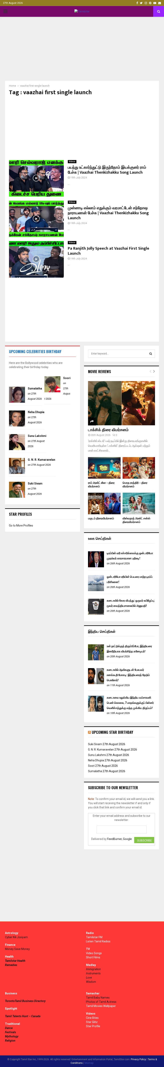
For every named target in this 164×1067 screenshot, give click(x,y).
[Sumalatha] (17, 401)
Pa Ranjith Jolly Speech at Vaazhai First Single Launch (108, 251)
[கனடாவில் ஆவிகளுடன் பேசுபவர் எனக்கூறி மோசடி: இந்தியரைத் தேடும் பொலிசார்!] (96, 683)
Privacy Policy (138, 1059)
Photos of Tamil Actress (101, 1001)
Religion (10, 1040)
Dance (9, 1028)
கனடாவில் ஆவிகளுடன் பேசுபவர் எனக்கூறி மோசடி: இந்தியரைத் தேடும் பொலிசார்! (128, 675)
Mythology (11, 1036)
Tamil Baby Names (98, 997)
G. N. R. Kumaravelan (41, 459)
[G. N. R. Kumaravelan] (17, 472)
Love (89, 977)
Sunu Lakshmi (37, 435)
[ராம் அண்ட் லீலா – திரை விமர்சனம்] (104, 468)
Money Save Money (17, 949)
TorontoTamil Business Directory (25, 1001)
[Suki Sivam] (17, 496)
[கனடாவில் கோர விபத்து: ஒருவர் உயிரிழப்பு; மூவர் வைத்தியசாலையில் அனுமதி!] (96, 613)
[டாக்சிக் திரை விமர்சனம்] (121, 403)
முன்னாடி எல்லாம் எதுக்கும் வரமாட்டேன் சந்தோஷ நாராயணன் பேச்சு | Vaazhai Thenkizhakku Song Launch (108, 213)
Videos (72, 161)
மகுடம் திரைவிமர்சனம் (101, 518)
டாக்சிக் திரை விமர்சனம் (108, 429)
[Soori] (52, 391)
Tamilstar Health (15, 960)
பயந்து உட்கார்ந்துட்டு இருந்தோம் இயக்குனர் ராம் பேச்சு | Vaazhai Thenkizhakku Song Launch (107, 170)
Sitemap (88, 1063)
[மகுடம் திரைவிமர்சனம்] (104, 503)
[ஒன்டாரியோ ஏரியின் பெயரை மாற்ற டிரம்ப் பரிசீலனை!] (96, 590)
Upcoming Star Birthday (112, 732)
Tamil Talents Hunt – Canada (22, 1016)
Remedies (11, 965)
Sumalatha (35, 388)
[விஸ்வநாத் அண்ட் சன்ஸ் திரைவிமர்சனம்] (139, 503)
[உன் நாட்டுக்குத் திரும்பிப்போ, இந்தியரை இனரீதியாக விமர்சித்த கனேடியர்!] (96, 659)
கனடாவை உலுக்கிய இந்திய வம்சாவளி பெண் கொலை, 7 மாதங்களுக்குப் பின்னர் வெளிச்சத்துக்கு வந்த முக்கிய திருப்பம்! (130, 703)
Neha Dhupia (36, 412)
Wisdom (91, 981)
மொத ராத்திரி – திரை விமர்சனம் (135, 484)
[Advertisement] (82, 49)
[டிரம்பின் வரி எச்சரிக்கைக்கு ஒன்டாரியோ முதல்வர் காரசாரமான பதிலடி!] (96, 566)
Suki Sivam (35, 483)
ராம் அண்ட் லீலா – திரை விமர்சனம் (101, 484)
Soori (67, 378)
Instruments (93, 973)
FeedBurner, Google (119, 839)
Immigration (93, 969)
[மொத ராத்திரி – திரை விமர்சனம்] (139, 468)
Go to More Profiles (21, 525)
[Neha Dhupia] (17, 425)
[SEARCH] (150, 354)
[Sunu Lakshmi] (17, 449)
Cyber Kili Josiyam (16, 937)
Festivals (10, 1032)
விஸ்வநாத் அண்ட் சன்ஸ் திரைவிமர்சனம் (136, 520)
